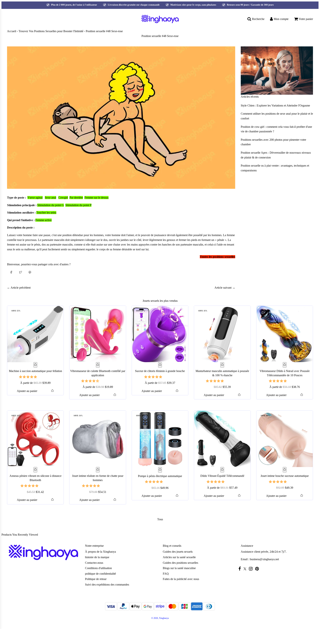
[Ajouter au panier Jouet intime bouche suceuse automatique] (284, 470)
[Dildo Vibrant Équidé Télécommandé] (222, 439)
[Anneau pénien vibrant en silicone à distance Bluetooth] (35, 439)
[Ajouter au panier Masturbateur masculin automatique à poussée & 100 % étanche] (222, 365)
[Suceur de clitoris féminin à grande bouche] (160, 334)
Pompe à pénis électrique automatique (160, 476)
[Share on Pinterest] (30, 272)
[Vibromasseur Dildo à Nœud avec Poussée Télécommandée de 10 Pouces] (284, 334)
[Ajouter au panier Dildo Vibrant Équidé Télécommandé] (222, 470)
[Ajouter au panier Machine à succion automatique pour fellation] (35, 365)
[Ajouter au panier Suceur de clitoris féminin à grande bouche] (160, 365)
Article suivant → (224, 287)
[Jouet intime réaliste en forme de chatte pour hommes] (97, 439)
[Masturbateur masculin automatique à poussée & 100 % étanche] (222, 334)
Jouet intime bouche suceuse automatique (285, 475)
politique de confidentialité (100, 573)
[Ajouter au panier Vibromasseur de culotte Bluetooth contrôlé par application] (98, 365)
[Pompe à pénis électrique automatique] (160, 439)
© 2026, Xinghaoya (160, 618)
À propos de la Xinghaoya (100, 551)
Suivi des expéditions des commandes (107, 584)
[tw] (246, 568)
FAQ (166, 573)
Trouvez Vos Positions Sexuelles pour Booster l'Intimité (51, 31)
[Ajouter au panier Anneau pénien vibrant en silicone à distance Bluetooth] (35, 470)
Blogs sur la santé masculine (179, 568)
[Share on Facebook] (11, 272)
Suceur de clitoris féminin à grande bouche (160, 371)
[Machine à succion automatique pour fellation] (35, 334)
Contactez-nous (94, 562)
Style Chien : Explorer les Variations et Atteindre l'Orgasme (275, 105)
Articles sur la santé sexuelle (179, 557)
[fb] (241, 568)
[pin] (258, 568)
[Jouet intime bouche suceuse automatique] (284, 439)
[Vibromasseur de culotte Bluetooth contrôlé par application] (97, 334)
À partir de (35, 382)
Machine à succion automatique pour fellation (35, 371)
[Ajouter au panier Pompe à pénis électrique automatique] (160, 470)
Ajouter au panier (27, 391)
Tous (160, 519)
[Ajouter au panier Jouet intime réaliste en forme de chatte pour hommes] (98, 470)
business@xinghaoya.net (264, 559)
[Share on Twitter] (20, 272)
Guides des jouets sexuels (178, 551)
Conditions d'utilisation (98, 568)
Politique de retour (95, 579)
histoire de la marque (97, 557)
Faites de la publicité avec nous (181, 579)
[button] (28, 376)
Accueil (11, 31)
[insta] (251, 568)
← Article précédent (19, 287)
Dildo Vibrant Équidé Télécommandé (222, 475)
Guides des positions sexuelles (180, 562)
